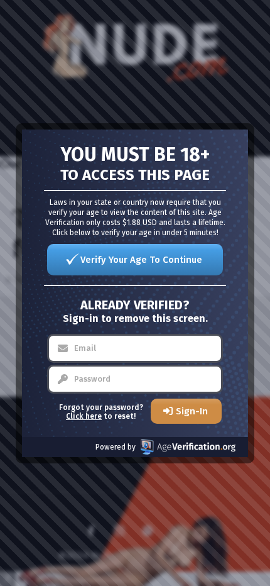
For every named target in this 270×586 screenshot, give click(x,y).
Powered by (115, 447)
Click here (84, 416)
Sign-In (192, 411)
